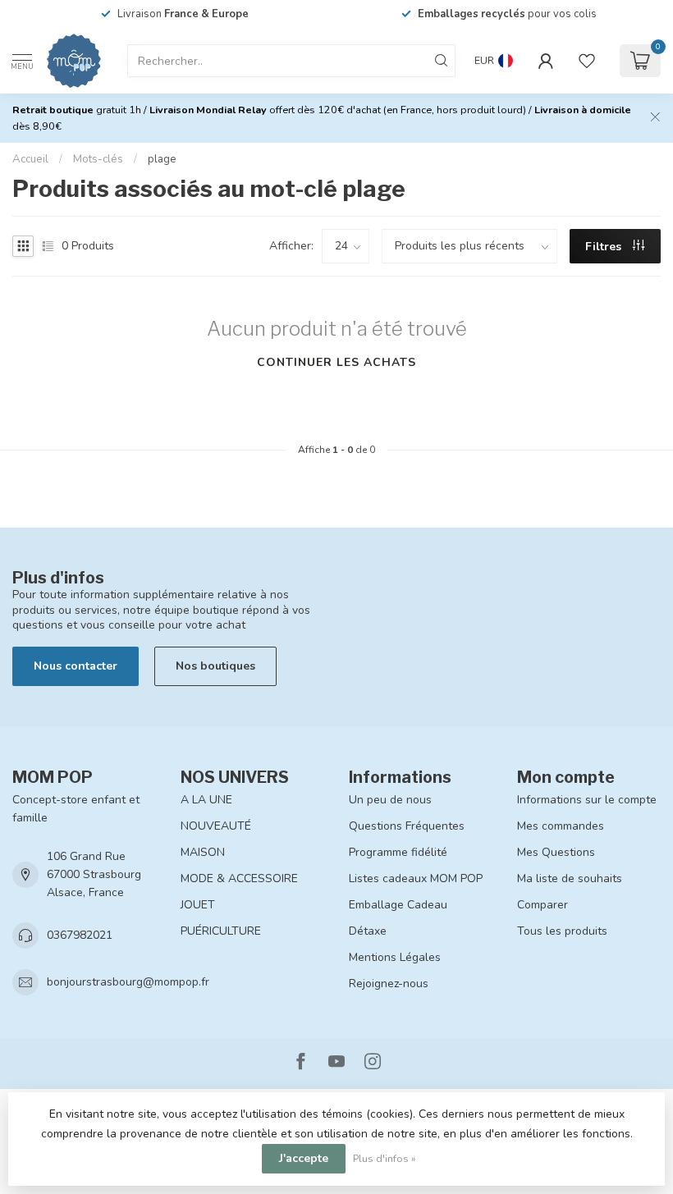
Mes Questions (556, 852)
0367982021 (79, 935)
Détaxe (368, 931)
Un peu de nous (390, 799)
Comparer (542, 905)
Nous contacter (75, 666)
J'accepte (303, 1158)
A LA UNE (206, 799)
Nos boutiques (215, 666)
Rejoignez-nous (388, 983)
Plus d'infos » (384, 1158)
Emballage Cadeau (398, 905)
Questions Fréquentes (407, 826)
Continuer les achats (336, 362)
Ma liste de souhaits (569, 878)
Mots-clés (98, 159)
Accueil (30, 159)
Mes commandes (560, 826)
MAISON (203, 852)
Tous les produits (562, 931)
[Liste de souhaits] (587, 60)
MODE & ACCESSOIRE (239, 878)
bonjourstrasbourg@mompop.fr (128, 982)
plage (162, 159)
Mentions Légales (395, 957)
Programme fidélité (398, 852)
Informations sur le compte (587, 799)
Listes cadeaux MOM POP (416, 878)
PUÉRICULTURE (221, 931)
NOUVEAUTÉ (216, 826)
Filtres (605, 246)
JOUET (198, 905)
